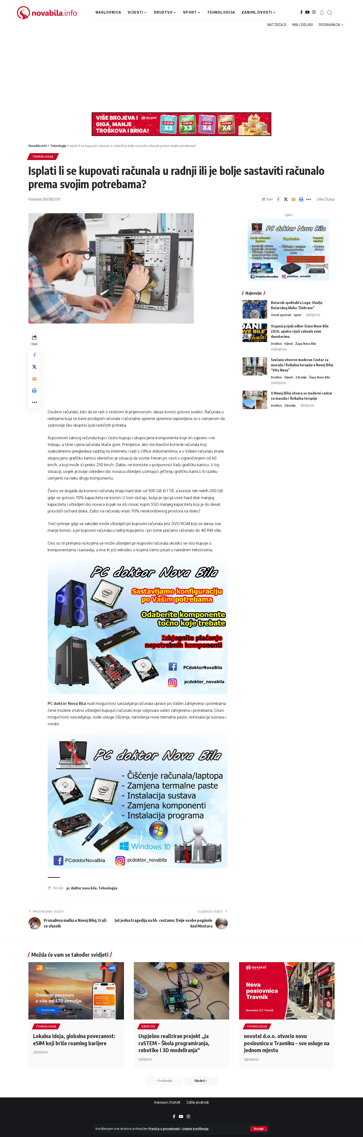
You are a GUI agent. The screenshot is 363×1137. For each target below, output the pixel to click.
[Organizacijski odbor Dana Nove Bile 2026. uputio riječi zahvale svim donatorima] (254, 333)
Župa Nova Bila (305, 344)
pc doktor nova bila (81, 888)
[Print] (301, 199)
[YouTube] (307, 12)
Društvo (276, 344)
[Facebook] (301, 12)
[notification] (321, 12)
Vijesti (288, 344)
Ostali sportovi (281, 315)
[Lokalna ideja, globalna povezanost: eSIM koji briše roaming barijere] (76, 991)
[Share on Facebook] (278, 199)
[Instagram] (314, 12)
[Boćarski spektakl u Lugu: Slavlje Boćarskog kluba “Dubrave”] (254, 309)
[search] (329, 12)
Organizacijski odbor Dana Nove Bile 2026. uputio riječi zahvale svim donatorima (300, 331)
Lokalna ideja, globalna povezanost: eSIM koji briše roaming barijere (74, 1039)
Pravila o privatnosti (164, 1129)
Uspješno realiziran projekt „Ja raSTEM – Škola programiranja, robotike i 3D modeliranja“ (174, 1042)
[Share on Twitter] (285, 199)
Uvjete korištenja (195, 1129)
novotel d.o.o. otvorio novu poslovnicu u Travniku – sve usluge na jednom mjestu (286, 1042)
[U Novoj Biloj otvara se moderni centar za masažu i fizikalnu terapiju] (254, 400)
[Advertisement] (179, 70)
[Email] (293, 199)
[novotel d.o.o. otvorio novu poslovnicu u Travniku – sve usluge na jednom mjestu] (287, 991)
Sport (297, 315)
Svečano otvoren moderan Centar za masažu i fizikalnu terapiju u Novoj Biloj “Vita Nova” (302, 364)
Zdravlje (301, 377)
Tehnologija (43, 156)
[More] (308, 199)
